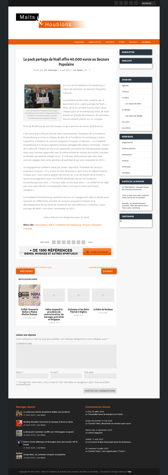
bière (51, 224)
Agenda (117, 36)
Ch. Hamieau (50, 70)
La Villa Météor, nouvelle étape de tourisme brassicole (135, 188)
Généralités (110, 42)
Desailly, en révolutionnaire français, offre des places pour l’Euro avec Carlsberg (135, 205)
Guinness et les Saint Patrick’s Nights (78, 310)
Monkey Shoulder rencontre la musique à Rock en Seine (48, 422)
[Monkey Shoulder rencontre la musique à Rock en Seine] (19, 423)
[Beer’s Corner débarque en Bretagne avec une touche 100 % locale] (19, 443)
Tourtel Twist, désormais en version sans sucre (109, 423)
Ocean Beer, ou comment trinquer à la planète (44, 454)
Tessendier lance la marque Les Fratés (105, 414)
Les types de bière (133, 103)
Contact (125, 91)
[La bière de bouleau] (103, 295)
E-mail (55, 372)
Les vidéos (129, 36)
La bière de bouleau (103, 309)
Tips (129, 471)
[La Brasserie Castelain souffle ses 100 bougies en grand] (19, 433)
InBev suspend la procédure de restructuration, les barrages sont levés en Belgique (54, 314)
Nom (19, 372)
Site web (88, 372)
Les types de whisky (134, 116)
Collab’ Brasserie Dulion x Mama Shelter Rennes (29, 312)
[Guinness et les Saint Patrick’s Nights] (79, 295)
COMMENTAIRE (24, 343)
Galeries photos (95, 42)
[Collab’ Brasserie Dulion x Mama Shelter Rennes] (29, 295)
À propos (77, 36)
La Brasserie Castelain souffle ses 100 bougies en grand (48, 432)
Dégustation (79, 42)
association (41, 224)
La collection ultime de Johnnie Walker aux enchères (46, 412)
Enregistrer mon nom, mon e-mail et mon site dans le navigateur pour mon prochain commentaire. (62, 383)
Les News (146, 42)
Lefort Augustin (95, 432)
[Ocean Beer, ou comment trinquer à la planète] (19, 456)
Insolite (122, 42)
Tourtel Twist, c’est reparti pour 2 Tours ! (106, 451)
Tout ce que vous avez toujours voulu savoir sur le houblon (135, 196)
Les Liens (141, 36)
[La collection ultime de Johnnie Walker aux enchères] (19, 413)
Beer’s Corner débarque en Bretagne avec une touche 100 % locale (50, 443)
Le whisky (103, 36)
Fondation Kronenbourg (68, 224)
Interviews (133, 42)
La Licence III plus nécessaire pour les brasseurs (109, 442)
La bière (89, 36)
